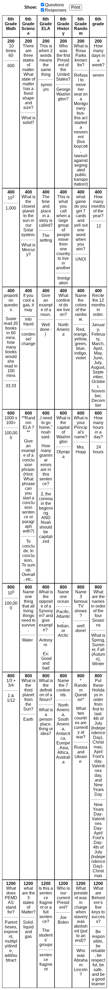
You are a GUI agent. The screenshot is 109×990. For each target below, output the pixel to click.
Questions (54, 5)
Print (75, 7)
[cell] (11, 112)
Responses (55, 10)
